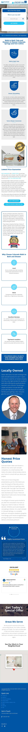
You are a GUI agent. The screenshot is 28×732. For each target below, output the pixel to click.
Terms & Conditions (6, 699)
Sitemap (4, 705)
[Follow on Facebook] (2, 726)
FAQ (3, 707)
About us (4, 697)
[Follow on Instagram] (5, 726)
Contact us (4, 695)
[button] (14, 669)
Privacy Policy (5, 700)
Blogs (3, 704)
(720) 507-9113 (19, 3)
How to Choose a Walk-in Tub (14, 204)
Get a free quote (14, 201)
